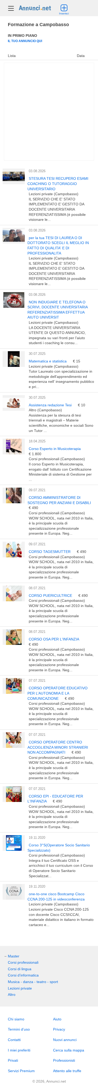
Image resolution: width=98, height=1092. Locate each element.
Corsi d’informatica (23, 975)
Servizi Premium (21, 1071)
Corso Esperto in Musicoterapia (55, 449)
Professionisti (64, 1060)
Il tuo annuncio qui (25, 41)
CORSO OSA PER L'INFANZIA (54, 639)
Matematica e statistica (48, 361)
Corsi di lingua (19, 969)
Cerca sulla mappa (68, 1050)
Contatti (14, 1040)
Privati (13, 1060)
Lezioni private (20, 988)
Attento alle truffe (67, 1071)
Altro (11, 994)
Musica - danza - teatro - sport (33, 982)
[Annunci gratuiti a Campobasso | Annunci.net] (35, 7)
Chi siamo (16, 1019)
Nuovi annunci (65, 1040)
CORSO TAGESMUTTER (50, 552)
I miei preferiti (19, 1050)
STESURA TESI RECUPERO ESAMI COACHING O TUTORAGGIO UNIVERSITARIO (57, 183)
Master (13, 956)
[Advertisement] (49, 112)
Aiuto (57, 1019)
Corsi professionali (23, 962)
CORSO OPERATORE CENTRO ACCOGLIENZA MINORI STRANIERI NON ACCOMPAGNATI (57, 747)
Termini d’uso (19, 1029)
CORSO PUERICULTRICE (51, 595)
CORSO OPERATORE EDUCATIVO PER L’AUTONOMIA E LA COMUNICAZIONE (57, 693)
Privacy (59, 1029)
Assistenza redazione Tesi (51, 405)
